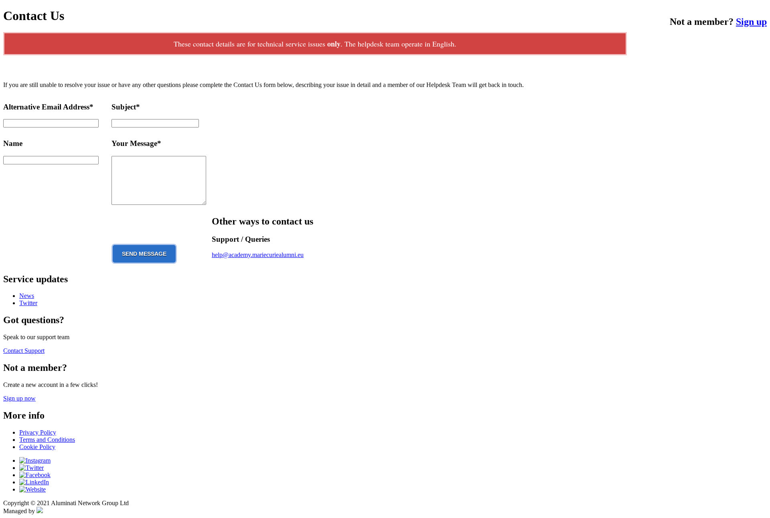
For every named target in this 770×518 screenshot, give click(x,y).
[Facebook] (35, 474)
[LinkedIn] (34, 482)
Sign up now (19, 398)
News (26, 295)
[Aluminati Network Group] (39, 511)
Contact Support (24, 350)
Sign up (751, 21)
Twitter (28, 302)
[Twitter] (31, 467)
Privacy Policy (37, 432)
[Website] (32, 489)
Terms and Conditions (47, 439)
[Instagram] (35, 460)
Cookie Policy (37, 446)
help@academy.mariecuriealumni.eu (258, 254)
